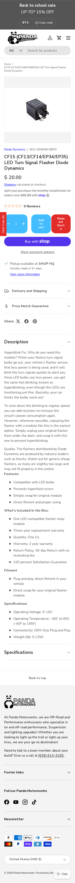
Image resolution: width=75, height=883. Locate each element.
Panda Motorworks (24, 872)
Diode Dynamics (14, 149)
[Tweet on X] (18, 321)
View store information (25, 274)
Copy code (46, 23)
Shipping (10, 185)
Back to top (37, 678)
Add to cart (41, 223)
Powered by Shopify (47, 872)
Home (7, 64)
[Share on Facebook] (26, 321)
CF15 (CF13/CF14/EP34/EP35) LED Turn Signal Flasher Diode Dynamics (35, 69)
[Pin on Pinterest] (35, 321)
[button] (59, 37)
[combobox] (37, 50)
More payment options (38, 252)
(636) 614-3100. (51, 755)
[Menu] (68, 37)
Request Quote (61, 223)
